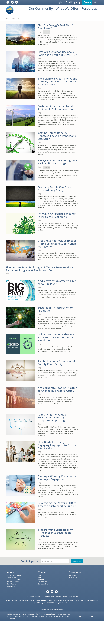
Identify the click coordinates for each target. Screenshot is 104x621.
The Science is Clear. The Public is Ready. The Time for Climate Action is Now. (57, 81)
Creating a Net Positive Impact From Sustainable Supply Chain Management (57, 243)
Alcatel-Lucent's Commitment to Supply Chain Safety (58, 362)
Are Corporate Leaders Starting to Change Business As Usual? (57, 389)
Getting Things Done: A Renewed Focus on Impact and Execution (57, 135)
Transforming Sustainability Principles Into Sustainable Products (55, 532)
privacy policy (48, 601)
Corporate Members (14, 580)
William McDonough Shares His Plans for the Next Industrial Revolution (57, 337)
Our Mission (11, 577)
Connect (43, 572)
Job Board (72, 575)
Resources (89, 8)
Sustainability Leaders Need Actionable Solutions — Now (55, 107)
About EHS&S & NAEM (14, 575)
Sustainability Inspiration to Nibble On (55, 309)
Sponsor (41, 580)
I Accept (82, 616)
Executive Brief (43, 584)
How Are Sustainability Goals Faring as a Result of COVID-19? (57, 53)
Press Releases (43, 582)
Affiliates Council (13, 582)
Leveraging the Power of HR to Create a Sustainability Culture (57, 504)
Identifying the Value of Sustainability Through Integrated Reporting (53, 417)
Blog (13, 18)
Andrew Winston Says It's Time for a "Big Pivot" (57, 282)
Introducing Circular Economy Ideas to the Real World (56, 215)
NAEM (8, 18)
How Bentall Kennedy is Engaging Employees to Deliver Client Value (57, 445)
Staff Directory (12, 584)
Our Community (41, 8)
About (10, 572)
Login (59, 2)
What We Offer (67, 8)
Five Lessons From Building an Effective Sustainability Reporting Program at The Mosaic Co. (39, 269)
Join (39, 577)
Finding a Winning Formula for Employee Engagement (57, 478)
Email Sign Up (73, 2)
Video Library (73, 577)
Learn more (93, 616)
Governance (11, 586)
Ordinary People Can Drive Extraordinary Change (54, 188)
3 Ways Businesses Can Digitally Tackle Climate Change (57, 162)
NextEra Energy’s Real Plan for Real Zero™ (57, 26)
